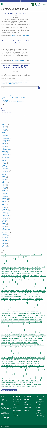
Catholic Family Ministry (5, 269)
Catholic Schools (38, 269)
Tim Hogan (29, 374)
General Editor (14, 307)
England (10, 294)
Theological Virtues (4, 374)
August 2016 (5, 148)
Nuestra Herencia (18, 338)
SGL (8, 367)
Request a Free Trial (17, 409)
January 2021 (5, 198)
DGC (37, 281)
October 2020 (5, 193)
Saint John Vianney (17, 359)
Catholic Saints (30, 269)
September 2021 (6, 210)
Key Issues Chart (33, 325)
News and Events (27, 404)
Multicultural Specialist (24, 334)
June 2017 (4, 162)
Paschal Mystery (34, 342)
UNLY (16, 376)
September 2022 (6, 229)
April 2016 (4, 143)
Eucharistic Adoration (17, 296)
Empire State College (28, 292)
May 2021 (4, 204)
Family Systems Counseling (6, 302)
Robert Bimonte (21, 357)
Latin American (4, 330)
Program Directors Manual (6, 353)
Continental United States (29, 277)
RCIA (36, 353)
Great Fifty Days (4, 315)
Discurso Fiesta (32, 284)
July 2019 (4, 179)
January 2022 (5, 217)
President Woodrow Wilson (6, 351)
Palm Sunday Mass (13, 340)
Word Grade (11, 380)
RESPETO (39, 355)
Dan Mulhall (6, 281)
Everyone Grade (37, 296)
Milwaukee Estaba (4, 382)
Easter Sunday (39, 384)
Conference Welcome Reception (13, 277)
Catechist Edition (42, 265)
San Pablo (22, 363)
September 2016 (6, 149)
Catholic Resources (23, 269)
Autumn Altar (3, 261)
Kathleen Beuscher (4, 386)
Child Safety (3, 273)
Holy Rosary (28, 317)
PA (9, 384)
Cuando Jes (30, 279)
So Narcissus (3, 369)
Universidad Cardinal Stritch (14, 382)
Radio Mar (32, 353)
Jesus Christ (8, 37)
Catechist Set (3, 267)
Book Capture (3, 263)
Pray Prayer (31, 346)
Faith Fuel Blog (27, 402)
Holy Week (15, 319)
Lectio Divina (22, 330)
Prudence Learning (22, 353)
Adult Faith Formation (13, 254)
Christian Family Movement (25, 273)
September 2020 (6, 192)
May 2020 (4, 185)
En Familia (43, 292)
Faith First (14, 298)
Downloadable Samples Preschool (22, 286)
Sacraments (38, 410)
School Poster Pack (29, 363)
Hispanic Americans (4, 317)
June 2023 (4, 243)
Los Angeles (11, 332)
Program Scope (15, 353)
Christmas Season (35, 273)
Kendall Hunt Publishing (19, 325)
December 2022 (5, 234)
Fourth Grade (27, 304)
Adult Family (21, 254)
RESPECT (19, 355)
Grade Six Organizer (12, 313)
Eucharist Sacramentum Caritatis (7, 296)
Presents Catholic (36, 348)
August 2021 (5, 209)
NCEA (18, 336)
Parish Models (34, 340)
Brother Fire (14, 263)
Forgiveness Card (13, 304)
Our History (26, 399)
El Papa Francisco (39, 290)
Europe (24, 296)
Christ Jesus (18, 273)
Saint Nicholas (18, 361)
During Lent (13, 288)
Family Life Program (18, 300)
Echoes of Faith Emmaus (41, 413)
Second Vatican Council (32, 365)
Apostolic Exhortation (39, 256)
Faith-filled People (25, 298)
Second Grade (24, 365)
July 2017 (4, 163)
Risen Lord (15, 357)
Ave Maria (9, 261)
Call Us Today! (24, 1)
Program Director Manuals (30, 351)
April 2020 (4, 184)
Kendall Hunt (11, 325)
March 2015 (5, 124)
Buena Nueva (22, 382)
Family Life (3, 61)
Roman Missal (27, 357)
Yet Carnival (32, 380)
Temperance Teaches (25, 371)
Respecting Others (34, 355)
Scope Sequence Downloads (15, 365)
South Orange (14, 369)
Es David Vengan (24, 294)
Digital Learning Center (5, 284)
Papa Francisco (20, 340)
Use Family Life (27, 376)
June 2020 (4, 187)
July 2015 (4, 130)
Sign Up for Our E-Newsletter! (9, 390)
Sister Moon (29, 367)
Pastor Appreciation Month (6, 344)
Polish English (12, 346)
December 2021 (5, 215)
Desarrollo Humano (24, 281)
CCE (21, 271)
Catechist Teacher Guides (11, 267)
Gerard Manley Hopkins (41, 307)
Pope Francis (14, 37)
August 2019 (5, 181)
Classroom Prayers (25, 275)
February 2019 (5, 171)
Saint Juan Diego (32, 359)
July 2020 (4, 188)
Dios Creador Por (14, 284)
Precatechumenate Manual (38, 346)
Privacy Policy (14, 351)
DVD (17, 288)
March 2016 (5, 141)
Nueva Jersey (25, 338)
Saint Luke (3, 361)
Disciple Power (25, 284)
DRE (30, 286)
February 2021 (5, 199)
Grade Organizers (4, 313)
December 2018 (5, 170)
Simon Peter (17, 367)
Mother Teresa (7, 334)
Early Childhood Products (31, 288)
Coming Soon (3, 277)
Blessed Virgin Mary (31, 261)
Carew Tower (21, 265)
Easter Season (18, 290)
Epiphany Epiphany (17, 294)
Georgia (34, 307)
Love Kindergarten (17, 332)
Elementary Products (5, 292)
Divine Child (38, 284)
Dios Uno (20, 284)
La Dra (39, 380)
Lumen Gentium (25, 332)
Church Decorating (4, 275)
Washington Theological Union (12, 378)
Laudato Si (10, 330)
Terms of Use (15, 415)
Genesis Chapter (21, 307)
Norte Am (5, 338)
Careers (25, 401)
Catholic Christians (34, 267)
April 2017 (4, 160)
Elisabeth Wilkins (13, 292)
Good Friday (3, 311)
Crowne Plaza (24, 279)
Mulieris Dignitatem (15, 334)
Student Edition (28, 369)
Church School (18, 275)
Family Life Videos (35, 300)
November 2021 (5, 214)
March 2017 (5, 159)
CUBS (14, 83)
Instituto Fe (3, 321)
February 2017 (5, 157)
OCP (35, 338)
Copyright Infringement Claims (6, 279)
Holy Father (17, 317)
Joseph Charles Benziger (28, 323)
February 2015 (5, 123)
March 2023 (5, 239)
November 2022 (5, 232)
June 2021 (4, 206)
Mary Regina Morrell (39, 332)
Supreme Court (10, 371)
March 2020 (5, 182)
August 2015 (5, 132)
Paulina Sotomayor (29, 344)
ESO (17, 83)
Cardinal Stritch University (5, 265)
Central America (26, 271)
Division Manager (4, 286)
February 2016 (5, 140)
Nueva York (31, 338)
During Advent (35, 286)
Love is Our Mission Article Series (17, 60)
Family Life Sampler (27, 300)
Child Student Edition (10, 273)
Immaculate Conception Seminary (36, 319)
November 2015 (5, 137)
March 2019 (5, 173)
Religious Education (15, 384)
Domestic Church (12, 286)
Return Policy (15, 412)
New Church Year (26, 336)
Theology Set (12, 374)
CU (35, 380)
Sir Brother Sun (23, 367)
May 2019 (4, 176)
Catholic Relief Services (15, 269)
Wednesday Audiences (23, 378)
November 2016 (5, 152)
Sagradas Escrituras (29, 382)
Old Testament (39, 338)
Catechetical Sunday (34, 265)
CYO (2, 281)
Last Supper (35, 328)
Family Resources (27, 410)
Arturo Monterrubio (11, 258)
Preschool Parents (11, 348)
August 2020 (5, 190)
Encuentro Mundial (4, 294)
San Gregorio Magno (11, 363)
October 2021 (5, 212)
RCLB (42, 353)
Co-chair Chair (42, 275)
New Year (37, 336)
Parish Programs (11, 342)
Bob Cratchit (11, 386)
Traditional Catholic (35, 374)
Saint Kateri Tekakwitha (41, 359)
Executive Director (4, 298)
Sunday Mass (3, 371)
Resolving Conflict (14, 355)
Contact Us (22, 277)
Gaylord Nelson (41, 304)
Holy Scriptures (34, 317)
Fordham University (4, 304)
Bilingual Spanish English (23, 261)
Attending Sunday (37, 258)
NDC (21, 336)
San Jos (18, 363)
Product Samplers (16, 404)
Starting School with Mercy (7, 95)
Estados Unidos (34, 294)
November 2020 (5, 195)
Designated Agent (32, 281)
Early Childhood (22, 288)
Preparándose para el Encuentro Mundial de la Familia (13, 116)
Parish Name (41, 340)
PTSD (28, 353)
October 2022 (5, 231)
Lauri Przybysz (9, 61)
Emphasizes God (20, 292)
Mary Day (33, 332)
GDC (2, 307)
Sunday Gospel (42, 369)
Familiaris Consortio (38, 298)
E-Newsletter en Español (6, 112)
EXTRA (10, 298)
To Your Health (4, 100)
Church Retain (11, 275)
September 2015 (6, 134)
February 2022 (5, 218)
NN (2, 338)
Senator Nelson (40, 365)
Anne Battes (32, 256)
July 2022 (4, 226)
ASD (16, 258)
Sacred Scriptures (41, 357)
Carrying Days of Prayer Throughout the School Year (13, 97)
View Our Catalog (16, 402)
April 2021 (4, 203)
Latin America (40, 328)
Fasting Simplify (24, 302)
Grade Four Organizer (25, 311)
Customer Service (40, 279)
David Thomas (12, 281)
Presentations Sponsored (27, 348)
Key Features (27, 325)
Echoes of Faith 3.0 (40, 415)
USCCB (22, 376)
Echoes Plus (29, 290)
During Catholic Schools (5, 288)
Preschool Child (4, 348)
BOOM (10, 83)
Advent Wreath (39, 254)
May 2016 (4, 145)
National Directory (8, 336)
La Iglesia (12, 328)
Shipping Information (17, 410)
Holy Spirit (3, 37)
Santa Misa (36, 382)
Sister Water (43, 367)
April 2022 (4, 221)
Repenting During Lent (5, 355)
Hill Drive (42, 315)
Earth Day (38, 288)
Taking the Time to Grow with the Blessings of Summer (13, 101)
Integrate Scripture (10, 321)
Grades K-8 (38, 313)
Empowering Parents (36, 292)
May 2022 (4, 223)
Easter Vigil (24, 290)
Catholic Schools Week (5, 271)
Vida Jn (44, 376)
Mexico (2, 334)
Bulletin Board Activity (33, 263)
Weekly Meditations (31, 378)
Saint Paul (23, 361)
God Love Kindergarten (36, 309)
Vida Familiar (39, 376)
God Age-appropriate (10, 309)
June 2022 (4, 225)
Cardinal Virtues (14, 265)
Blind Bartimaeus (40, 261)
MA (29, 332)
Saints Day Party (29, 361)
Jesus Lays (33, 321)
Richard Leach (3, 357)
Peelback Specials (40, 344)
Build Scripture (25, 263)
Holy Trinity (10, 319)
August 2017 (5, 165)
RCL (39, 353)
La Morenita (17, 328)
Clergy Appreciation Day (34, 275)
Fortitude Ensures (20, 304)
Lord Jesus (40, 330)
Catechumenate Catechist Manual (23, 267)
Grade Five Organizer (16, 311)
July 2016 (4, 146)
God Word (43, 309)
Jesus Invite (28, 321)
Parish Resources (19, 342)
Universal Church (10, 376)
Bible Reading (14, 261)
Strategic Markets (22, 369)
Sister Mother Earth (36, 367)
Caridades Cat (27, 265)
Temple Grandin (33, 371)
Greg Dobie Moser (11, 315)
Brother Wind (19, 263)
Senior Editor (3, 367)
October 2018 (5, 168)
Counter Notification (17, 279)
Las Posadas (29, 328)
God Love (29, 309)
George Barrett (28, 307)
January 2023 (5, 235)
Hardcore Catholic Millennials (21, 315)
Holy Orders (23, 317)
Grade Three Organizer (22, 313)
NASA (2, 336)
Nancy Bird (42, 334)
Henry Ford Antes (36, 315)
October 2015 (5, 135)
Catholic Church (41, 267)
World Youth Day (25, 380)
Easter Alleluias (4, 290)
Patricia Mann (22, 344)
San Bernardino (4, 363)
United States (3, 376)
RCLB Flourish (39, 405)
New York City (43, 336)
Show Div (11, 367)
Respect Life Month (26, 355)
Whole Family (38, 378)
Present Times (18, 348)
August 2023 (5, 246)
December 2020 (5, 196)
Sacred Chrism (33, 357)
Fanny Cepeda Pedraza (16, 302)
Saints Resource (36, 361)
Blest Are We (38, 402)
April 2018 (4, 167)
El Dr (33, 290)
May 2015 (4, 127)
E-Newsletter (13, 35)
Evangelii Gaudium (25, 35)
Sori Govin (9, 369)
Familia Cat (32, 298)
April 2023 (4, 240)
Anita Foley (26, 256)
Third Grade (23, 374)
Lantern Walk (23, 328)
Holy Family (12, 317)
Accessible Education (17, 416)
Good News (9, 311)
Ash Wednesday (21, 258)
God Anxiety (17, 309)
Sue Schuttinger (35, 369)
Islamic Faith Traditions (26, 386)
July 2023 (4, 245)
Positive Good (24, 346)
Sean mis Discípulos (40, 401)
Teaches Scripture (17, 371)
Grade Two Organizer (31, 313)
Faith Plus (19, 298)
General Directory (8, 307)
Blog (2, 108)
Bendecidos (38, 404)
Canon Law (41, 263)
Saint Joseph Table (25, 359)
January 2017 (5, 156)
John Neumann (12, 323)
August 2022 (5, 228)
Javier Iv (18, 321)
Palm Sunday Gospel (5, 340)
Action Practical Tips (4, 254)
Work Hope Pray (18, 380)
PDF (35, 344)
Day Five (17, 281)
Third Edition (17, 374)
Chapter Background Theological (36, 271)
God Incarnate (23, 309)
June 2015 (4, 129)
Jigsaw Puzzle (38, 321)
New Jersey (32, 336)
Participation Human (26, 342)
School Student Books (5, 365)
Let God (35, 330)
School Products (36, 363)
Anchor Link (21, 256)
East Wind (43, 288)
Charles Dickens (18, 386)
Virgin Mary (3, 378)
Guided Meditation (4, 384)
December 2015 (5, 138)
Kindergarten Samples (5, 328)
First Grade (38, 302)
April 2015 (4, 126)
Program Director (22, 351)
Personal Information (5, 346)
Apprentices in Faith (40, 416)
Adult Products (27, 254)
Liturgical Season (34, 386)
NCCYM (14, 336)
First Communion (31, 302)
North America (11, 338)
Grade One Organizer (34, 311)
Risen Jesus (10, 357)
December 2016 (5, 154)
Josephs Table (36, 323)
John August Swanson (5, 323)
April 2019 (4, 174)
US (18, 376)
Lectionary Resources (29, 330)
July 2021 (4, 207)
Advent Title (33, 254)
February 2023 (5, 237)
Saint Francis (10, 359)
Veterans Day (33, 376)
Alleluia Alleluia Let (4, 256)
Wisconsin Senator (4, 380)
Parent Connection (28, 340)
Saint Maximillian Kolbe (10, 361)
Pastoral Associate (15, 344)
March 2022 (5, 220)
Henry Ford (30, 315)
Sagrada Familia (4, 359)
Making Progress (5, 98)
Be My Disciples (39, 399)
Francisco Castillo (34, 304)
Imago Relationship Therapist (23, 319)
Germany (3, 309)
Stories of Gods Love (40, 409)
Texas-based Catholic (41, 371)
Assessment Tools (29, 258)
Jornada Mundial (20, 323)
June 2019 (4, 177)
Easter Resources (11, 290)
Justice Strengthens (4, 325)
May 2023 (4, 242)
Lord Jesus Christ (4, 332)
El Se (44, 290)
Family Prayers (41, 300)
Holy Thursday (3, 319)
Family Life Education (10, 300)
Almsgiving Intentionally (13, 256)
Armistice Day (3, 258)
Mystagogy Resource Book (33, 334)
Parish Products (4, 342)
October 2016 (5, 151)
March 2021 (5, 201)
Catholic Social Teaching (15, 271)
